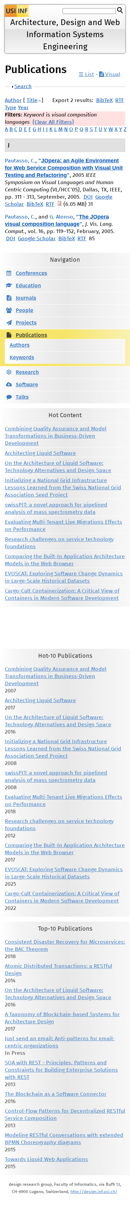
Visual (112, 74)
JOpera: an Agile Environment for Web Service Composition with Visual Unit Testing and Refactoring (64, 168)
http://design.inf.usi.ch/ (93, 1192)
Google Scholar (37, 239)
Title (32, 100)
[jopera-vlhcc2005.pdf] (59, 204)
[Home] (17, 11)
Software (27, 385)
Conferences (31, 273)
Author (13, 100)
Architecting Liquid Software (40, 453)
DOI (88, 197)
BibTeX (104, 100)
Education (28, 286)
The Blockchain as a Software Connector (55, 1094)
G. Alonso (61, 217)
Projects (26, 323)
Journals (26, 298)
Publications (31, 335)
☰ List (86, 74)
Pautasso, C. (20, 161)
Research (27, 372)
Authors (20, 345)
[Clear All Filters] (53, 122)
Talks (22, 397)
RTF (119, 100)
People (24, 310)
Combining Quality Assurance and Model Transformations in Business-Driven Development (55, 436)
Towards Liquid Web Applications (46, 1159)
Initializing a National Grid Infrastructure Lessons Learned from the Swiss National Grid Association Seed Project (63, 488)
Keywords (22, 357)
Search (23, 86)
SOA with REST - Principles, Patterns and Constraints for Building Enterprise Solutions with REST (61, 1070)
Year (23, 107)
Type (10, 107)
